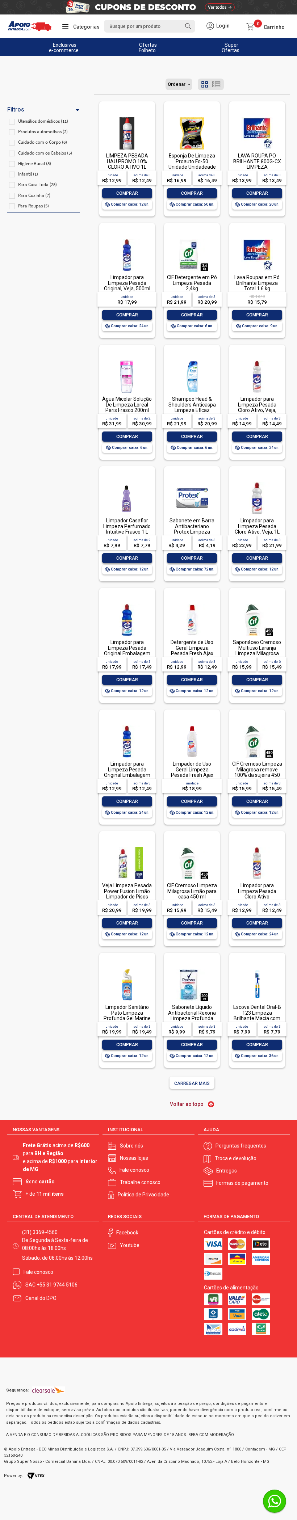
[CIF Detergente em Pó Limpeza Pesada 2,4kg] (192, 239)
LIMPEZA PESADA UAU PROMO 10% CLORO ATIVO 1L (127, 161)
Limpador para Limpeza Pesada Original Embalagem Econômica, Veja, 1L (127, 650)
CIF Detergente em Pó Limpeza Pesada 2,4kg (192, 282)
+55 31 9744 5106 (57, 1285)
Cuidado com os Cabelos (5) (45, 153)
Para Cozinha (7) (34, 195)
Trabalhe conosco (140, 1182)
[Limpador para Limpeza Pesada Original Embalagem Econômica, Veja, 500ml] (126, 726)
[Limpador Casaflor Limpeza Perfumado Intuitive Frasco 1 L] (126, 482)
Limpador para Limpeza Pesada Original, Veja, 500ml (127, 282)
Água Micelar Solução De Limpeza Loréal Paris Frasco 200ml (127, 404)
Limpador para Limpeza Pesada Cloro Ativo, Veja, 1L (257, 526)
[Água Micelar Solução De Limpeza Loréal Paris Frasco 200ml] (126, 361)
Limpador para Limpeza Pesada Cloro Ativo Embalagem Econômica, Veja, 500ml (257, 899)
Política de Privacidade (143, 1194)
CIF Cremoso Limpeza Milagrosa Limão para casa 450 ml (192, 891)
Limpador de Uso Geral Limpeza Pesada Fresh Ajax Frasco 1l (192, 772)
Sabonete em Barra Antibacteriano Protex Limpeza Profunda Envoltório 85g (192, 532)
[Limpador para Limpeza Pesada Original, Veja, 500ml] (126, 239)
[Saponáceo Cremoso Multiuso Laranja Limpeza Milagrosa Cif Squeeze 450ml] (256, 604)
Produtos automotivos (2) (43, 132)
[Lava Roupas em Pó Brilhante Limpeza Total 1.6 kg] (256, 239)
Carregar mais (192, 1083)
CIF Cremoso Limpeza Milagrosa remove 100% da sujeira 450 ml (257, 772)
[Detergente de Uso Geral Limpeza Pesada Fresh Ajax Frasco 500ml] (192, 604)
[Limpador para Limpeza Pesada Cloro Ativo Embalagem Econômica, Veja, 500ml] (256, 847)
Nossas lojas (134, 1158)
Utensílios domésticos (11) (43, 121)
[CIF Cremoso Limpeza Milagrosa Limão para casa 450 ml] (192, 847)
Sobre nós (131, 1146)
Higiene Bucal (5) (34, 163)
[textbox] (149, 26)
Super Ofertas (230, 47)
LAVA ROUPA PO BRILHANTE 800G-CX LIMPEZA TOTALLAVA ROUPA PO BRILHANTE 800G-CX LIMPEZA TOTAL (257, 169)
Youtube (129, 1245)
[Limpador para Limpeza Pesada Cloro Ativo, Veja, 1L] (256, 482)
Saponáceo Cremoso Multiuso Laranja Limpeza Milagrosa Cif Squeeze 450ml (257, 650)
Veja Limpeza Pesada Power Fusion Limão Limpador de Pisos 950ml (127, 894)
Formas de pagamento (242, 1183)
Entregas (226, 1171)
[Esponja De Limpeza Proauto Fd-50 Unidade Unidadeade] (192, 117)
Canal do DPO (41, 1298)
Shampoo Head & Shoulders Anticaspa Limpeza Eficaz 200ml (192, 407)
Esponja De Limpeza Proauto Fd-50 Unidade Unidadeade (192, 161)
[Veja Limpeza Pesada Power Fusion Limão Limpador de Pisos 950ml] (126, 847)
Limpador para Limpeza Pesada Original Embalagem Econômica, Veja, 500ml (127, 775)
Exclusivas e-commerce (64, 47)
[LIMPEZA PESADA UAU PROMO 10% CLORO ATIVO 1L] (126, 117)
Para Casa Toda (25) (37, 184)
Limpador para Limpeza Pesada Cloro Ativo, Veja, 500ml (257, 407)
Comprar (127, 193)
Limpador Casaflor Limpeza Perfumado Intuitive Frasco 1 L (127, 526)
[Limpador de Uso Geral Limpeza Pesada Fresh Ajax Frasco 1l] (192, 726)
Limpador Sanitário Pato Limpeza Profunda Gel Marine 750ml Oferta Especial (127, 1018)
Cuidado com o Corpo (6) (42, 142)
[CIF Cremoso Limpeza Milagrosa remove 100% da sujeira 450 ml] (256, 726)
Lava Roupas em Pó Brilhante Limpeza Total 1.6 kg (257, 282)
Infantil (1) (28, 174)
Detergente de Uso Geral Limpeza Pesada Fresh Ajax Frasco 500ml (192, 650)
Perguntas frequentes (241, 1146)
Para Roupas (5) (33, 206)
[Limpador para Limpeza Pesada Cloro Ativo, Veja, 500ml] (256, 361)
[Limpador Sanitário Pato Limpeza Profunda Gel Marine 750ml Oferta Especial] (126, 969)
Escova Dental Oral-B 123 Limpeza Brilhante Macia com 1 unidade (257, 1015)
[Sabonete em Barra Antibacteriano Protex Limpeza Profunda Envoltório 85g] (192, 482)
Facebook (127, 1232)
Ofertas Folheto (148, 47)
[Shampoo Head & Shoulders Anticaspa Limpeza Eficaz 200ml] (192, 361)
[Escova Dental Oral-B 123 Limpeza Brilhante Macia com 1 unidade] (256, 969)
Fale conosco (134, 1170)
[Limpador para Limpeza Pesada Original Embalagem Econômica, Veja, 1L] (126, 604)
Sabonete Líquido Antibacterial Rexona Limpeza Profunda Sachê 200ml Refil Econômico (192, 1018)
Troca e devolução (235, 1158)
